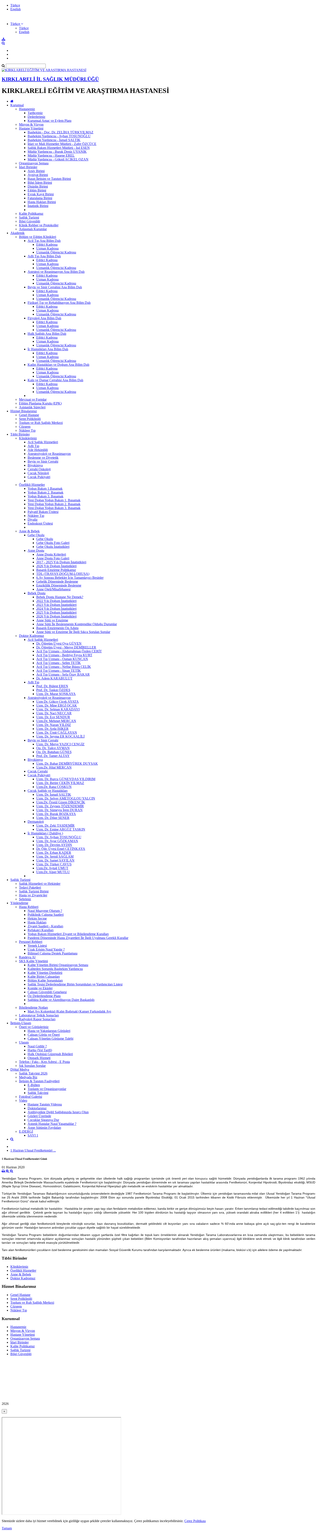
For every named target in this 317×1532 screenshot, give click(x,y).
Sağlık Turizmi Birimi (34, 891)
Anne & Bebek (29, 531)
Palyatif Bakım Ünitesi (43, 512)
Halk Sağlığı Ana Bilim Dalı (47, 333)
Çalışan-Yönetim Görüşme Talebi (50, 1038)
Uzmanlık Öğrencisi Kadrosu (56, 252)
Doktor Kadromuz (31, 636)
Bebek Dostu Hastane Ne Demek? (59, 597)
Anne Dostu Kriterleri (51, 554)
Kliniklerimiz (28, 438)
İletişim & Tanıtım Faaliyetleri (39, 1081)
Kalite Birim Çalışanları (44, 976)
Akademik (17, 233)
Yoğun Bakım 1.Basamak (45, 488)
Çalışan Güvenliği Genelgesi (47, 992)
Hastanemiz (27, 109)
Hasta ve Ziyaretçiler (33, 895)
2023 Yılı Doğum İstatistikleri (56, 605)
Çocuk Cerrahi (38, 771)
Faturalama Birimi (40, 198)
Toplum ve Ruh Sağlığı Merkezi (41, 423)
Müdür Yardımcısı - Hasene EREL (51, 155)
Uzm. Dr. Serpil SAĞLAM (55, 856)
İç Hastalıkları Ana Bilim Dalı (48, 349)
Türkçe (15, 5)
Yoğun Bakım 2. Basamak (45, 492)
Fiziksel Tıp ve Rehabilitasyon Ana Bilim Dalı (59, 302)
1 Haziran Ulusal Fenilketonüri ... (33, 1150)
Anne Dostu (36, 550)
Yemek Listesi (37, 945)
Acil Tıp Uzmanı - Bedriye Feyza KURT (64, 655)
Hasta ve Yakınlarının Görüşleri (49, 1031)
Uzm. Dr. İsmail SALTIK (53, 794)
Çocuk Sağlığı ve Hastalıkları (47, 790)
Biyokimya (35, 465)
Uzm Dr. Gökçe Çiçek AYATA (57, 701)
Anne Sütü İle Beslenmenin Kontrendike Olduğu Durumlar (76, 624)
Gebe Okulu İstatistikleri (52, 546)
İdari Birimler (28, 167)
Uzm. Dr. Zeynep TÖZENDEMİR (60, 806)
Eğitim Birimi (37, 190)
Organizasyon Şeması (34, 163)
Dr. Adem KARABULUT (54, 678)
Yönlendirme (19, 903)
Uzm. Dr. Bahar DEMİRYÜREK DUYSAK (67, 763)
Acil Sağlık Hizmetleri (43, 442)
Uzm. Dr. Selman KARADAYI (58, 709)
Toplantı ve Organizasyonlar (47, 1089)
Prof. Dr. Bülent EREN (52, 686)
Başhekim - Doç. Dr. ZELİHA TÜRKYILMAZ (60, 132)
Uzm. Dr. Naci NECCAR (54, 713)
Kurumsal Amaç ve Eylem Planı (49, 120)
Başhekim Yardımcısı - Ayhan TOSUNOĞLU (59, 136)
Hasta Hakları (37, 922)
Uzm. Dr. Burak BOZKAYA (56, 814)
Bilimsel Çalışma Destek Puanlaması (52, 953)
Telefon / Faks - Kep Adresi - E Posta (44, 1062)
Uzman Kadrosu (47, 248)
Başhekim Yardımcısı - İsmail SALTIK (54, 140)
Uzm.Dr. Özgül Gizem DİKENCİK (60, 802)
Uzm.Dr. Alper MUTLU (53, 872)
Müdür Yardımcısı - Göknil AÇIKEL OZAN (58, 159)
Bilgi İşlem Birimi (40, 182)
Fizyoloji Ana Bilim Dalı (44, 318)
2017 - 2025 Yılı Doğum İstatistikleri (61, 562)
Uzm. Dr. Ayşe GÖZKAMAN (57, 841)
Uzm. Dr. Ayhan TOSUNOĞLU (58, 837)
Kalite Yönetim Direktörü (45, 972)
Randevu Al (27, 957)
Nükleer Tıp (27, 430)
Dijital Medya (19, 1069)
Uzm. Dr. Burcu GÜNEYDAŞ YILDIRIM (65, 779)
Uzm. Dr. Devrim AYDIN (54, 845)
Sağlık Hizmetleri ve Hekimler (39, 883)
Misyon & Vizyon (31, 124)
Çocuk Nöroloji (38, 473)
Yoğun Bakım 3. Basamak (45, 496)
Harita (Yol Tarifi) (40, 1050)
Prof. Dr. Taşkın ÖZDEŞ (53, 690)
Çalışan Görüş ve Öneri (44, 1034)
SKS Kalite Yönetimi (33, 961)
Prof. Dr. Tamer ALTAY (53, 756)
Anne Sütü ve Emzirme (52, 620)
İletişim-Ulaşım (20, 1023)
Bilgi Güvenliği (29, 221)
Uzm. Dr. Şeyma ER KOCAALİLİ (60, 736)
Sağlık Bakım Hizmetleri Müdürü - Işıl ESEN (59, 148)
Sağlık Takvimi (38, 1093)
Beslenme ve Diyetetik (43, 457)
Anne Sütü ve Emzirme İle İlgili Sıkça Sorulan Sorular (73, 632)
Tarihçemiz (35, 113)
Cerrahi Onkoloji (39, 469)
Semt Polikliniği (30, 419)
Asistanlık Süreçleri (32, 407)
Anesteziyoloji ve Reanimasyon (49, 454)
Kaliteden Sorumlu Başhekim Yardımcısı (55, 969)
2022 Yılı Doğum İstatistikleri (56, 601)
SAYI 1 (33, 1135)
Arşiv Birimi (36, 171)
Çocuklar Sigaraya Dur (43, 1120)
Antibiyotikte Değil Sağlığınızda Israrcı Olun (58, 1112)
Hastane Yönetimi (31, 128)
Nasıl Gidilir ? (37, 1046)
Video (23, 1100)
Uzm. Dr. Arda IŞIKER (52, 728)
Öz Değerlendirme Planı (44, 996)
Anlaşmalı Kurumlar (33, 229)
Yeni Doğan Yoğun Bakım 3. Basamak (54, 508)
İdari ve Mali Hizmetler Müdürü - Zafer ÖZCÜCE (62, 144)
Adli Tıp (33, 446)
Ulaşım (24, 1042)
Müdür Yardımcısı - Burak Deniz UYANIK (57, 151)
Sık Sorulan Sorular (32, 1065)
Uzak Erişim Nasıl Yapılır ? (46, 949)
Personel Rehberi (30, 942)
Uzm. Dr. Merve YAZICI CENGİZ (60, 744)
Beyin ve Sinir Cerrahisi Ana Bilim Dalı (55, 287)
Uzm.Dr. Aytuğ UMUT (52, 868)
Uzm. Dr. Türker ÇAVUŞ (54, 864)
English (15, 9)
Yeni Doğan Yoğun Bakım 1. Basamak (54, 500)
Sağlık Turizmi (29, 217)
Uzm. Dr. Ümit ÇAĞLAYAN (56, 732)
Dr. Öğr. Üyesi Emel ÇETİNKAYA (60, 849)
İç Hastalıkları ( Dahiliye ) (45, 833)
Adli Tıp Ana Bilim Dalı (44, 256)
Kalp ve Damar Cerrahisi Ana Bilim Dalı (55, 380)
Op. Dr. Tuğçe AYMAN (53, 748)
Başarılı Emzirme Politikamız (56, 570)
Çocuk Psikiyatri (39, 477)
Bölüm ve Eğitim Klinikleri (37, 237)
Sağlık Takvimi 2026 (33, 1073)
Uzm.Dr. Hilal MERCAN (54, 767)
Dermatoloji (36, 821)
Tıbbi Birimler (20, 434)
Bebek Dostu (37, 593)
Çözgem (24, 426)
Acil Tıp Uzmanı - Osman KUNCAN (62, 659)
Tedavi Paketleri (30, 887)
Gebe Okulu (36, 535)
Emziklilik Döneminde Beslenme (58, 585)
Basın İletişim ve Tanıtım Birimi (49, 179)
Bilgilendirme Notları (33, 1007)
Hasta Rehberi (28, 907)
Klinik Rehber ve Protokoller (38, 225)
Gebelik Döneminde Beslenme (57, 581)
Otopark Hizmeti (39, 1058)
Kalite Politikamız (31, 213)
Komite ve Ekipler (40, 988)
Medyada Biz (28, 1077)
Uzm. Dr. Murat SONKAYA (56, 694)
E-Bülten (34, 1085)
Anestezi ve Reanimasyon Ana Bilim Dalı (56, 271)
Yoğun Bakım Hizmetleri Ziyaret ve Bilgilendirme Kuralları (68, 934)
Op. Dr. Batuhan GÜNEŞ (54, 752)
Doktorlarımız (37, 1108)
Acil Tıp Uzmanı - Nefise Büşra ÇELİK (63, 667)
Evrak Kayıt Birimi (41, 194)
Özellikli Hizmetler (32, 484)
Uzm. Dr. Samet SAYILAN (55, 860)
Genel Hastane (29, 415)
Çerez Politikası (195, 1521)
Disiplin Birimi (38, 186)
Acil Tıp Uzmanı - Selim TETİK (58, 663)
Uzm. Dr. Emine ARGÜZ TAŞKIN (60, 829)
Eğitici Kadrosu (47, 244)
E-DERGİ (26, 1131)
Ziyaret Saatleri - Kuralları (45, 926)
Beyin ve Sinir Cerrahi (43, 461)
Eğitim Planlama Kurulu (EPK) (40, 403)
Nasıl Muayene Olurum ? (45, 911)
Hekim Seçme (37, 918)
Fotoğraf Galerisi (30, 1096)
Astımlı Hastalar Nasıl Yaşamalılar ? (52, 1124)
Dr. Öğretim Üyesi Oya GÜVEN (59, 643)
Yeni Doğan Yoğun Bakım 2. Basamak (54, 504)
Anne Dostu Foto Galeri (52, 558)
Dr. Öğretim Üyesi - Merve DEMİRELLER (66, 647)
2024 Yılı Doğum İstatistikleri (56, 608)
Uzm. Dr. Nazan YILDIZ (53, 725)
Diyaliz (33, 519)
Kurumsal (17, 105)
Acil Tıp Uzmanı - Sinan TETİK (58, 670)
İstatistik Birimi (38, 206)
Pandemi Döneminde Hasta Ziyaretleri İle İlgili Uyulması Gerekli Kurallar (78, 938)
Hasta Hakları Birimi (42, 202)
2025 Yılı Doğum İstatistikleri (56, 612)
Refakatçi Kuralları (40, 930)
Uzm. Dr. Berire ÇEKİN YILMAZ (60, 783)
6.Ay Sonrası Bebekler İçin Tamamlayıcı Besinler (70, 577)
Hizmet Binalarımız (23, 411)
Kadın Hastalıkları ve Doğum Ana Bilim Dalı (58, 364)
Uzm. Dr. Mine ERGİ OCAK (56, 705)
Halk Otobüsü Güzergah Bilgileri (50, 1054)
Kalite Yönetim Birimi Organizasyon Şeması (58, 965)
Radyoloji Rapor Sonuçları (37, 1019)
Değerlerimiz (36, 117)
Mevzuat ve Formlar (33, 399)
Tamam (7, 1528)
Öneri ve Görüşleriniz (34, 1027)
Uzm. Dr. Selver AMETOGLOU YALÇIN (65, 798)
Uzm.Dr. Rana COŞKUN (54, 787)
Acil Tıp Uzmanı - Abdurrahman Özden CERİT (69, 651)
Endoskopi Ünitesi (40, 523)
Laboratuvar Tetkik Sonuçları (39, 1015)
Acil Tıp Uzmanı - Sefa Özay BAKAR (63, 674)
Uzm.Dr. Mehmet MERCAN (56, 721)
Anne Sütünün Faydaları (44, 1127)
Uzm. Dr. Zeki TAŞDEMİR (55, 825)
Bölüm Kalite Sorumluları (45, 980)
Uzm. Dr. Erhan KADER (53, 852)
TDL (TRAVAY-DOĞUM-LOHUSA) (62, 574)
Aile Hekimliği (38, 450)
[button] (16, 24)
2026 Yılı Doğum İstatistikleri (56, 566)
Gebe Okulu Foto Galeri (52, 543)
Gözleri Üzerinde (39, 1116)
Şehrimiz (25, 899)
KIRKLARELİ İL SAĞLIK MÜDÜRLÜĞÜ (50, 79)
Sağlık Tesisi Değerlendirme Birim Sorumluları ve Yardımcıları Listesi (75, 984)
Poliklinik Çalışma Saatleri (46, 914)
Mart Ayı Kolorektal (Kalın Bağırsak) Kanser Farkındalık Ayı (69, 1011)
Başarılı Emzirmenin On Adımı (57, 628)
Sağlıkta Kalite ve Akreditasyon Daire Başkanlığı (61, 1000)
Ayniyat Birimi (38, 175)
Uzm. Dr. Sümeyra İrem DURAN (59, 810)
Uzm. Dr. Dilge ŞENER (52, 818)
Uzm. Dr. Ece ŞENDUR (53, 717)
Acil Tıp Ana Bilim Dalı (44, 240)
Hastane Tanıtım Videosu (45, 1104)
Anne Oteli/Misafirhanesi (53, 589)
